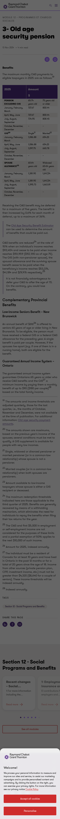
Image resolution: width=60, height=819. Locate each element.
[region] (30, 783)
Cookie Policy (31, 789)
